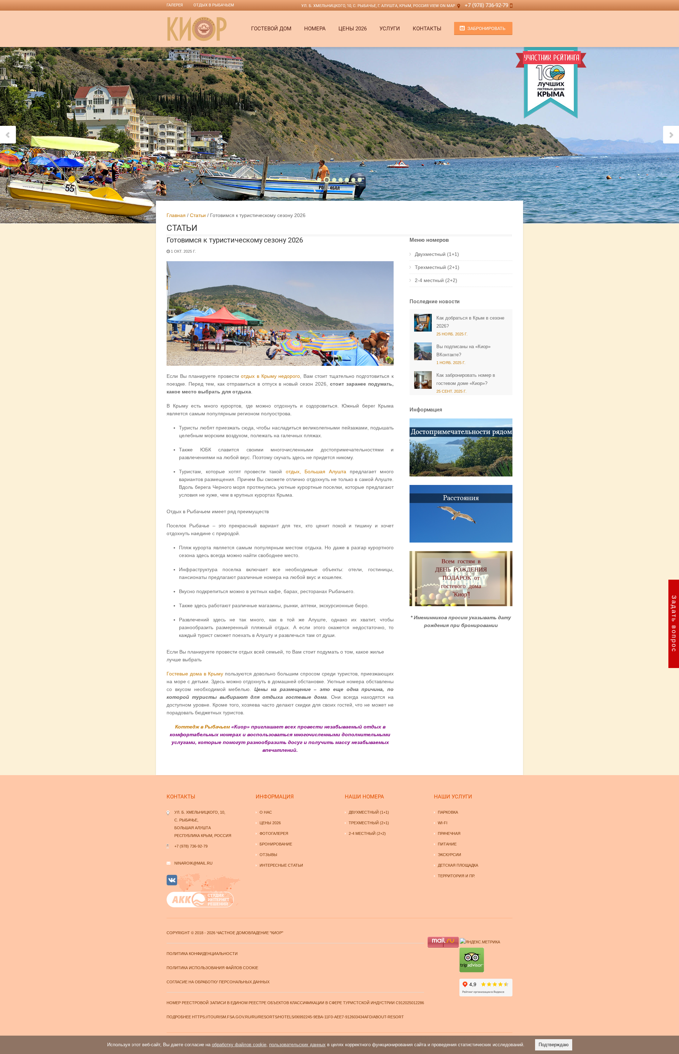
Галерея (175, 5)
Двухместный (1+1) (437, 254)
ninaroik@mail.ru (193, 863)
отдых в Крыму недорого (270, 376)
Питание (447, 844)
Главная (176, 215)
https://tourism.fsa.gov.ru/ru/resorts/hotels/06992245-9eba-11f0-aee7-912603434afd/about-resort (298, 1017)
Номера (315, 28)
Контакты (427, 28)
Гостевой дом (271, 28)
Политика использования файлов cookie (212, 968)
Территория (451, 876)
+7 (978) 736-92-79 (486, 5)
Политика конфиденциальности (202, 953)
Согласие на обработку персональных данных (218, 982)
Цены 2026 (352, 28)
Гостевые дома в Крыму (195, 674)
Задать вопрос (674, 623)
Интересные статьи (281, 865)
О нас (266, 812)
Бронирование (276, 844)
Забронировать (486, 28)
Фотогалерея (274, 833)
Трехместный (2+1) (437, 267)
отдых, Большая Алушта (316, 471)
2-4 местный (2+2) (436, 280)
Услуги (389, 28)
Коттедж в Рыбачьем (202, 727)
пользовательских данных (297, 1044)
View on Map (442, 6)
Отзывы (268, 855)
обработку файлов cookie (239, 1044)
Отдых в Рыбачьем (213, 5)
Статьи (198, 215)
